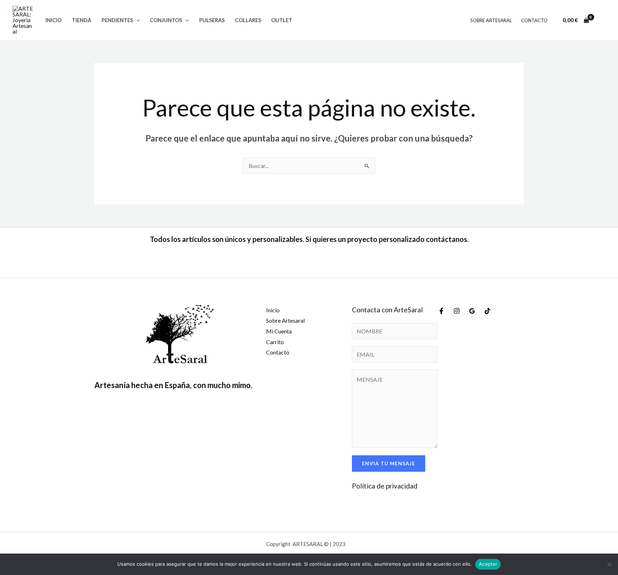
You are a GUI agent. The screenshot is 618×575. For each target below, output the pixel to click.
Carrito (275, 341)
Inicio (53, 20)
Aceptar (488, 564)
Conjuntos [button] (166, 20)
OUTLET (281, 20)
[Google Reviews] (472, 311)
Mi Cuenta (279, 331)
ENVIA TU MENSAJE (388, 463)
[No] (609, 564)
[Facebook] (441, 311)
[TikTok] (487, 311)
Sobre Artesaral (491, 20)
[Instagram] (456, 311)
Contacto (534, 20)
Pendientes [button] (117, 20)
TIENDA (81, 20)
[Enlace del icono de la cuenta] (602, 20)
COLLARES (248, 20)
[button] (136, 20)
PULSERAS (212, 20)
